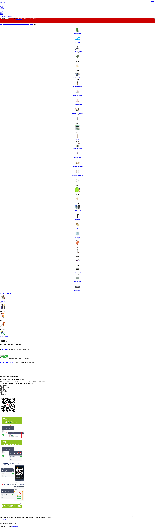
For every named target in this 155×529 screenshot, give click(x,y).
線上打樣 (1, 9)
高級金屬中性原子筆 (5, 301)
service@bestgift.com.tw (14, 526)
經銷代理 (1, 12)
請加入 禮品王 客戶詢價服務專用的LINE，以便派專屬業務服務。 (27, 18)
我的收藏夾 (2, 13)
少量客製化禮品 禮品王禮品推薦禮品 (6, 16)
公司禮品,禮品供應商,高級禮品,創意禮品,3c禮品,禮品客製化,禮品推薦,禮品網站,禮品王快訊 (18, 24)
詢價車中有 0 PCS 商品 (19, 19)
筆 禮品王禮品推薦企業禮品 (6, 293)
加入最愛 (1, 14)
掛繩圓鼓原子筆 (4, 327)
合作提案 (1, 11)
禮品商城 (152, 1)
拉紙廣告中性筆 (4, 336)
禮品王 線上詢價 (4, 519)
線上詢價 (1, 6)
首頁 (1, 24)
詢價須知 (1, 7)
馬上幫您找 (2, 8)
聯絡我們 (1, 5)
